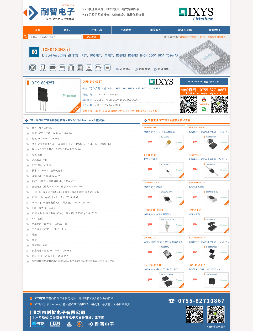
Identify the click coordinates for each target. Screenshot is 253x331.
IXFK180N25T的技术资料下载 (203, 82)
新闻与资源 (185, 29)
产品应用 (126, 29)
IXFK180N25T (92, 81)
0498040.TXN (151, 182)
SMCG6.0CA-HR (153, 265)
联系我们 (214, 29)
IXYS (67, 29)
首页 (38, 29)
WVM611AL (150, 237)
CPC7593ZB (196, 210)
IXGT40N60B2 (197, 265)
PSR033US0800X (154, 210)
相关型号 (155, 29)
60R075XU (150, 127)
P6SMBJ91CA (197, 127)
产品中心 (96, 29)
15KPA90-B (195, 155)
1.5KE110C (150, 155)
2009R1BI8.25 (197, 182)
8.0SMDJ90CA (197, 237)
